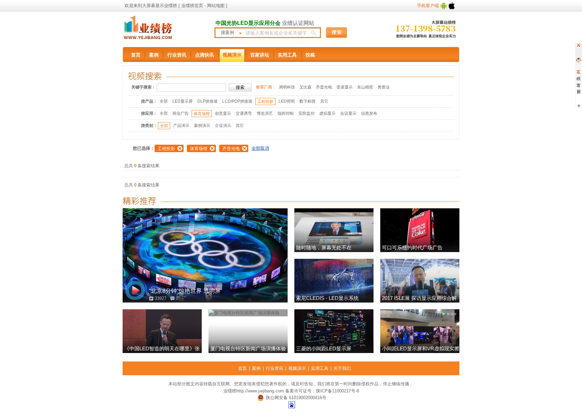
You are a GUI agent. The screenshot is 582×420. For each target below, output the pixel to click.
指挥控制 (286, 113)
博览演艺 (265, 113)
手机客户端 (428, 5)
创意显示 (223, 113)
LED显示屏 (182, 101)
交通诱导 (244, 113)
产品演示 (181, 125)
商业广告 (180, 113)
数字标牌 (307, 101)
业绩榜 (229, 390)
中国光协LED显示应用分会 (248, 23)
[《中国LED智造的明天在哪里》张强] (162, 331)
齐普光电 (324, 87)
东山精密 (365, 87)
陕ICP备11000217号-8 (337, 390)
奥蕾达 (384, 87)
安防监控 (306, 113)
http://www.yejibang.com (260, 390)
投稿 (310, 55)
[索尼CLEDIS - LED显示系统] (334, 281)
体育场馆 (202, 113)
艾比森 (305, 87)
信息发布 (369, 113)
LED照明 (287, 101)
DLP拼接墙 (207, 101)
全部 (164, 101)
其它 (324, 101)
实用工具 (287, 55)
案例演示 (202, 125)
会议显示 (348, 113)
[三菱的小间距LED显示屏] (334, 331)
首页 (135, 55)
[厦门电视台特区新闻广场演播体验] (248, 331)
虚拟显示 (327, 113)
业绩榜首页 (192, 5)
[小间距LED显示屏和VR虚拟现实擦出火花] (419, 331)
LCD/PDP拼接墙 (237, 101)
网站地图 (215, 5)
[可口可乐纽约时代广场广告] (419, 230)
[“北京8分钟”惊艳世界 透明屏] (205, 255)
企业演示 (223, 125)
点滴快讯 (204, 55)
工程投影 (265, 101)
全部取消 (260, 148)
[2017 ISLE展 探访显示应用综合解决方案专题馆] (419, 281)
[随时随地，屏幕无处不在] (334, 230)
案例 (154, 55)
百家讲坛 (259, 55)
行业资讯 (176, 55)
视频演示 (232, 55)
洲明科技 (287, 87)
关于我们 (342, 368)
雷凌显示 (344, 87)
